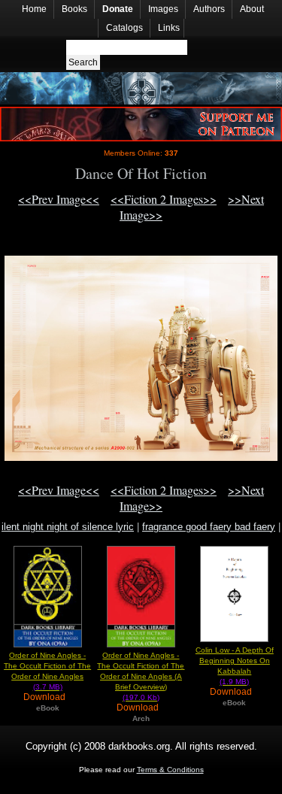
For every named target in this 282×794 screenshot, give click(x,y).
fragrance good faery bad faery (208, 526)
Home (34, 9)
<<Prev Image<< (58, 199)
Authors (209, 9)
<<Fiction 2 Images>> (164, 199)
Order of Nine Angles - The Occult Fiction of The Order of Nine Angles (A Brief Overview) (140, 676)
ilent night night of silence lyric (68, 526)
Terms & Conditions (170, 769)
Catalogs (124, 28)
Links (169, 28)
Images (163, 9)
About (252, 9)
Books (74, 9)
